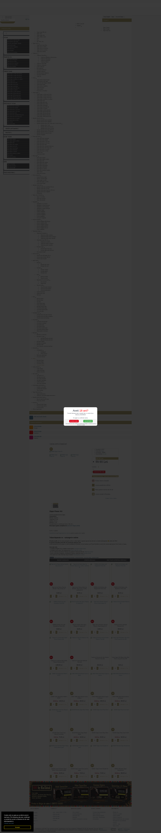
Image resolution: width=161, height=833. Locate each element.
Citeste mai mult (9, 823)
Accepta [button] (17, 827)
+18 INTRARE (88, 421)
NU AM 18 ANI (74, 421)
